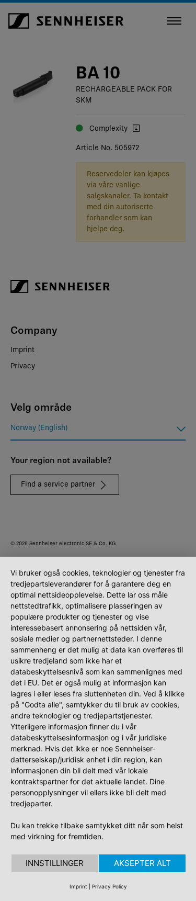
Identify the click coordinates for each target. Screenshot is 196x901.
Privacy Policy (109, 886)
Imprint (78, 886)
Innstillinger (55, 863)
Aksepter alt (142, 863)
